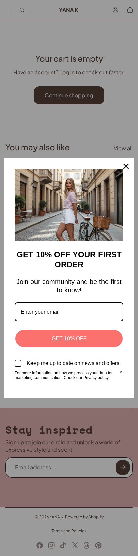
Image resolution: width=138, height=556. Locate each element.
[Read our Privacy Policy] (121, 374)
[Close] (126, 166)
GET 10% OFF (69, 338)
